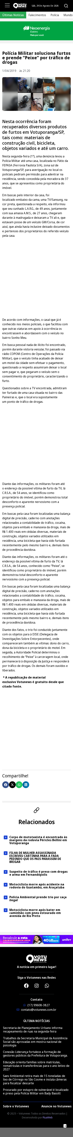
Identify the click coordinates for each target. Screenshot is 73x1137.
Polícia (55, 15)
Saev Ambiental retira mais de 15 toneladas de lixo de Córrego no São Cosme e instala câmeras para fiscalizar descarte (35, 1079)
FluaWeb (48, 1117)
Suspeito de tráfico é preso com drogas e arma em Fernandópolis (38, 873)
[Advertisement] (36, 277)
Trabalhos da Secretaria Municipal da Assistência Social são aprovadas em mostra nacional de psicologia (35, 1041)
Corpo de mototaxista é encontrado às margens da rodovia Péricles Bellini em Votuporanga (38, 840)
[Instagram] (36, 985)
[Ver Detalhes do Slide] (36, 30)
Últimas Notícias (13, 15)
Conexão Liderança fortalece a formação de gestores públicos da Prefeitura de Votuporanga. (35, 1053)
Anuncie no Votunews (56, 1106)
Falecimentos (37, 15)
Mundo (68, 15)
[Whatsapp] (46, 985)
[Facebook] (26, 985)
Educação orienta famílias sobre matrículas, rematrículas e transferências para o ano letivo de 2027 (36, 1065)
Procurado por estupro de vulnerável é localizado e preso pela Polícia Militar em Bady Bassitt (36, 1091)
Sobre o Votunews (16, 1106)
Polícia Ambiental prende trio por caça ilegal (38, 898)
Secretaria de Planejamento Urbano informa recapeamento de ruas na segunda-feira (32, 1029)
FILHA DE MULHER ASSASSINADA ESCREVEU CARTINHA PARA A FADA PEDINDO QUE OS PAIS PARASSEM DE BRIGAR (35, 857)
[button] (5, 784)
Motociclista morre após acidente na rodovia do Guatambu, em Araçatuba (36, 885)
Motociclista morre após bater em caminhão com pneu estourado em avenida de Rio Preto (35, 913)
